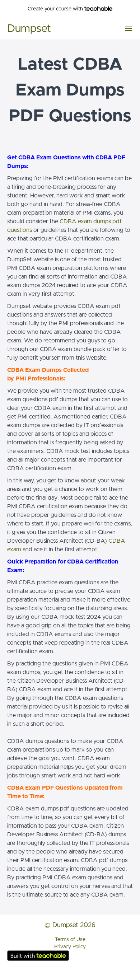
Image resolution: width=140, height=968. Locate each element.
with (56, 8)
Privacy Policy (70, 946)
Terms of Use (70, 939)
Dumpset (29, 28)
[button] (128, 29)
